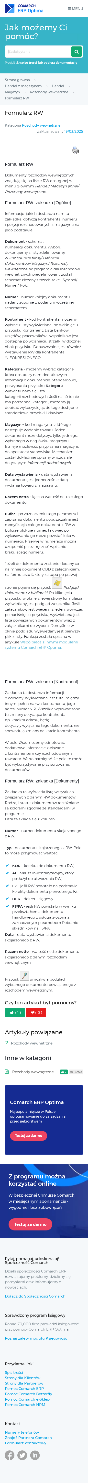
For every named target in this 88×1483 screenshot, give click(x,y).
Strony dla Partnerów (24, 1383)
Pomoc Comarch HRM (25, 1404)
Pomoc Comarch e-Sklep (27, 1399)
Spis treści (14, 1372)
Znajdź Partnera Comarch (28, 1437)
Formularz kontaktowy (25, 1443)
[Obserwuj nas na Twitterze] (22, 1460)
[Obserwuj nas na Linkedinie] (35, 1460)
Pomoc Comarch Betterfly (28, 1394)
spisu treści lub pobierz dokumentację (48, 62)
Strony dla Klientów (22, 1378)
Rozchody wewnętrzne (41, 125)
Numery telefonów (22, 1432)
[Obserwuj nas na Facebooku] (9, 1460)
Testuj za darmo (28, 1135)
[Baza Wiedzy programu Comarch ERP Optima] (24, 8)
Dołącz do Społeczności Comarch (35, 1296)
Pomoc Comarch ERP (24, 1388)
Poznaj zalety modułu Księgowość (36, 1338)
